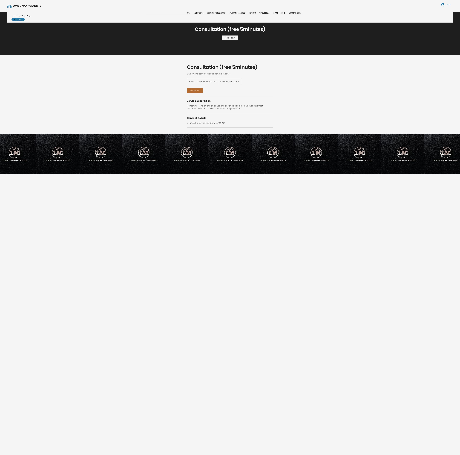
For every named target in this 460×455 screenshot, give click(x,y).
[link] (230, 37)
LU (27, 6)
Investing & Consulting (22, 16)
